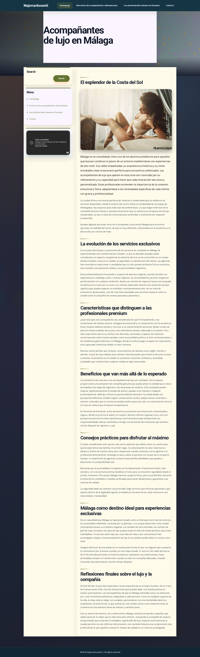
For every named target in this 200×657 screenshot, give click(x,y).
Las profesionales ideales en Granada (141, 5)
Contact (170, 5)
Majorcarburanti (36, 6)
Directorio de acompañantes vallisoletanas (96, 5)
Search (61, 78)
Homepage (65, 5)
